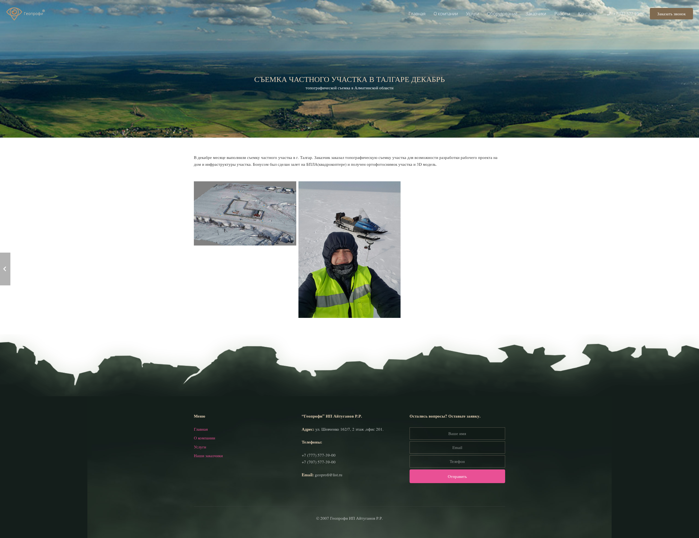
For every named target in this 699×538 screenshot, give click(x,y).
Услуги (200, 447)
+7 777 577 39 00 (628, 13)
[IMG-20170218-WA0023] (349, 249)
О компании (204, 438)
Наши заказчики (208, 455)
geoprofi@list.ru (328, 474)
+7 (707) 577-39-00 (319, 462)
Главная (201, 429)
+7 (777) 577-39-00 (319, 455)
